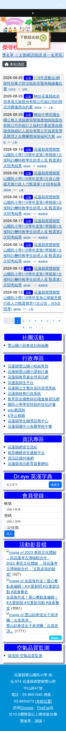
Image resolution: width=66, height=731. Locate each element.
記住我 (13, 527)
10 (30, 327)
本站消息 (16, 64)
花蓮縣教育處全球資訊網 (28, 376)
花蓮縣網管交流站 (22, 446)
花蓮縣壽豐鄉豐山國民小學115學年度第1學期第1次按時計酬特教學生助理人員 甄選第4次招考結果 (32, 205)
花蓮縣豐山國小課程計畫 (28, 371)
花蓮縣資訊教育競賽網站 (28, 463)
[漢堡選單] (59, 4)
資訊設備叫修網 (21, 457)
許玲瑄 (12, 89)
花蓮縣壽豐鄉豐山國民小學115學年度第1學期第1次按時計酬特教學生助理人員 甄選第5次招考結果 (32, 157)
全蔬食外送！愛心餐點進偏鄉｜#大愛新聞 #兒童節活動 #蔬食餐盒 (32, 602)
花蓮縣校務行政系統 (24, 393)
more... (55, 638)
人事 (50, 107)
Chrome (26, 707)
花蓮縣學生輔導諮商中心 (28, 420)
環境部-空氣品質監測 (25, 655)
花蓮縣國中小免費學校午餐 (30, 426)
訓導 (24, 89)
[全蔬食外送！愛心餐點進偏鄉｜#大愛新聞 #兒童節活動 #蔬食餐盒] (33, 585)
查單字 (55, 485)
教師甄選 (41, 166)
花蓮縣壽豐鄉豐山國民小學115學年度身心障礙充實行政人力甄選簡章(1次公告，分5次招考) (32, 300)
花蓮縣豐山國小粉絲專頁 (28, 365)
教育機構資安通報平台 (26, 452)
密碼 (8, 515)
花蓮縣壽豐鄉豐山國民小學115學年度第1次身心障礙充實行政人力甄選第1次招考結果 (32, 178)
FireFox (43, 707)
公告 (28, 78)
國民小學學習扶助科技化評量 (32, 404)
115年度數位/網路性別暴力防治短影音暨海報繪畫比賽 (32, 83)
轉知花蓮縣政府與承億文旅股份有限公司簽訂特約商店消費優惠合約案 (32, 101)
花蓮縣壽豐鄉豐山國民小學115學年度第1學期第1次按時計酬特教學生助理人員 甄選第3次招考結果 (32, 229)
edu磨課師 (16, 409)
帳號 (8, 503)
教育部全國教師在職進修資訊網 (33, 398)
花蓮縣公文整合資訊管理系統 (32, 387)
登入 (9, 534)
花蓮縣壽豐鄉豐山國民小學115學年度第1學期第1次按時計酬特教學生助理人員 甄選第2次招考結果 (32, 253)
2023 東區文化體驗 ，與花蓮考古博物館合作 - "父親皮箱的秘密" (32, 568)
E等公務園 (16, 415)
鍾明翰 (38, 107)
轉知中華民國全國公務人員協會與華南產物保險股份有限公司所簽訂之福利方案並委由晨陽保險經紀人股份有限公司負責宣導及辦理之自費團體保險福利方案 (32, 125)
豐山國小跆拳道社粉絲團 (28, 345)
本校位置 (43, 701)
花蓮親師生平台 (21, 382)
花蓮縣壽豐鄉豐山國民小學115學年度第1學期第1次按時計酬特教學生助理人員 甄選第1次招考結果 (32, 276)
